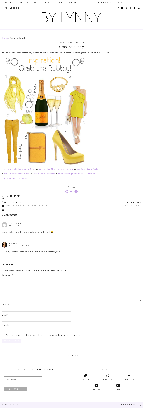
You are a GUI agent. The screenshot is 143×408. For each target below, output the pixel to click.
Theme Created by (128, 405)
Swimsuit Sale (133, 204)
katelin (13, 243)
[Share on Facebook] (11, 196)
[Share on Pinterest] (19, 196)
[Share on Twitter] (15, 196)
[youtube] (122, 8)
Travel (58, 3)
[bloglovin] (130, 8)
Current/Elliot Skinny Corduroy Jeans (55, 169)
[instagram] (118, 8)
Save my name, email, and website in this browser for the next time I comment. (44, 335)
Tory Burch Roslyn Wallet (87, 169)
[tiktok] (126, 8)
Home (5, 38)
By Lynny (10, 3)
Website (5, 325)
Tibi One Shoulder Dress (44, 173)
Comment (7, 275)
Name (5, 304)
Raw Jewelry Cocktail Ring (16, 178)
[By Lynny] (71, 16)
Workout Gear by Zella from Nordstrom (26, 204)
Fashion (72, 3)
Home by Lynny (41, 3)
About (121, 3)
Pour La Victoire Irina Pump (16, 173)
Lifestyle (87, 3)
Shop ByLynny (105, 3)
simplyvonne (15, 223)
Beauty (24, 3)
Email (5, 315)
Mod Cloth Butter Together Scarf (19, 169)
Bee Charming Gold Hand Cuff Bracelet (77, 173)
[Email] (135, 8)
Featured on (12, 8)
